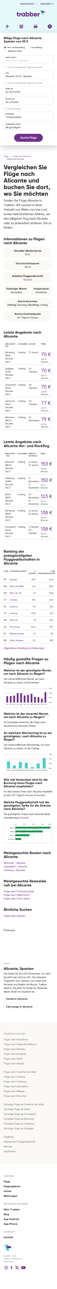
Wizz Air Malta (17, 586)
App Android (11, 1219)
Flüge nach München (15, 1095)
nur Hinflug (36, 47)
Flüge (7, 1181)
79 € (46, 419)
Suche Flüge (28, 137)
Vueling (13, 613)
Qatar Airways (17, 640)
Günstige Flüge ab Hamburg (19, 1123)
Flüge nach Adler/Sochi (16, 894)
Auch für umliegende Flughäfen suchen (24, 67)
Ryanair (27, 279)
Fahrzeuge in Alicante (19, 1006)
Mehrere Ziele (15, 51)
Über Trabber (12, 1209)
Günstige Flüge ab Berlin (17, 1109)
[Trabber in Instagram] (6, 1269)
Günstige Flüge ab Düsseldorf (20, 1114)
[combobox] (28, 59)
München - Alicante (14, 862)
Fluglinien (9, 1136)
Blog (6, 1214)
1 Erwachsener (13, 117)
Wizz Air (14, 620)
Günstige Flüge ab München (19, 1118)
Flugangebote (12, 1186)
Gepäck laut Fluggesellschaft (19, 1141)
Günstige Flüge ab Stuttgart (19, 1128)
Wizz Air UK (15, 593)
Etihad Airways (17, 633)
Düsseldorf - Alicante (15, 866)
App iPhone (10, 1223)
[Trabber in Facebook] (11, 1269)
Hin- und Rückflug (16, 47)
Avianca (13, 606)
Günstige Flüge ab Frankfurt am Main (24, 1104)
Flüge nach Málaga (14, 1091)
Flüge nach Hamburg (15, 1081)
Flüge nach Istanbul (14, 1076)
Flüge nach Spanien (14, 915)
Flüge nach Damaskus (16, 1086)
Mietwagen (10, 1195)
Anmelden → (47, 4)
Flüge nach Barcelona (16, 1039)
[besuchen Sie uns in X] (17, 1269)
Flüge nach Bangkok (15, 1053)
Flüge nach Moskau (14, 1049)
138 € (46, 513)
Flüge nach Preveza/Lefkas (19, 891)
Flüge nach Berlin (13, 1058)
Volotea (13, 599)
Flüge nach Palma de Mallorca (20, 1044)
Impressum (9, 1261)
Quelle (7, 963)
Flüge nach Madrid (14, 1063)
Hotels (8, 1191)
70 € (46, 354)
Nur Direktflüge (14, 109)
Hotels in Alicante (17, 998)
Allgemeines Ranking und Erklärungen (24, 648)
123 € (46, 496)
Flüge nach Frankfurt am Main (20, 1071)
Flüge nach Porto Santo (17, 898)
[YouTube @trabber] (23, 1269)
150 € (46, 480)
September (10, 1151)
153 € (46, 464)
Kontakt (8, 1237)
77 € (46, 403)
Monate (8, 1146)
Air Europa (15, 627)
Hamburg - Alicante (14, 870)
